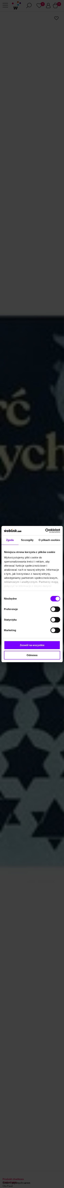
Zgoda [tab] (10, 540)
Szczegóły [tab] (27, 540)
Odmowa (32, 655)
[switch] (55, 609)
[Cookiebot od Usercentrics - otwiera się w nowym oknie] (45, 531)
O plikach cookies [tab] (49, 540)
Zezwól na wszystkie (32, 645)
